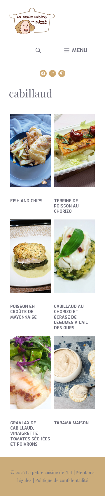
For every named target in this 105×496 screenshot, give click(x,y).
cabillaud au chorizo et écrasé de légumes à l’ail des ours (71, 317)
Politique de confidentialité (61, 480)
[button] (38, 50)
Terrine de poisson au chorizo (66, 206)
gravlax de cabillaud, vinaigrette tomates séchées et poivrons (30, 433)
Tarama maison (71, 423)
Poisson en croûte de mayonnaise (23, 312)
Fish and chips (26, 201)
